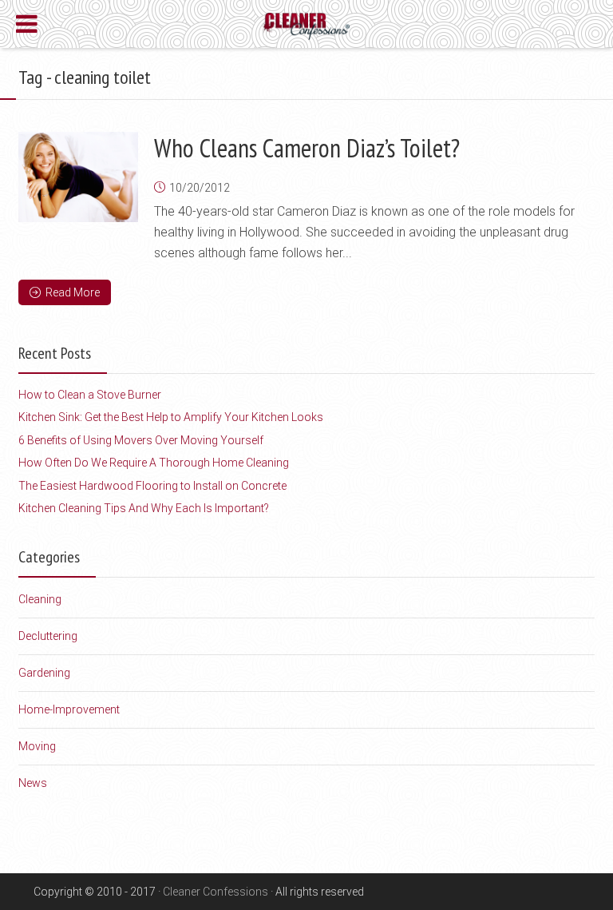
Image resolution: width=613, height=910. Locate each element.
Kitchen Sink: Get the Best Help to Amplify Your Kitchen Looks (170, 417)
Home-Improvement (69, 709)
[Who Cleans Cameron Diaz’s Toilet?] (78, 177)
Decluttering (47, 636)
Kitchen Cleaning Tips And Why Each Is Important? (143, 508)
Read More (72, 292)
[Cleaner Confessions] (307, 25)
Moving (37, 746)
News (32, 783)
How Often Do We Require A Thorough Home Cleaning (153, 462)
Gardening (44, 672)
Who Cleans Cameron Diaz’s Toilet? (307, 148)
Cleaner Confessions (215, 891)
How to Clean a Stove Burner (89, 394)
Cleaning (39, 599)
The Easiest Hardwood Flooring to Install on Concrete (152, 485)
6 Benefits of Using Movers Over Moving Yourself (140, 440)
